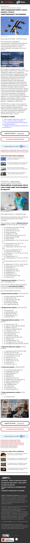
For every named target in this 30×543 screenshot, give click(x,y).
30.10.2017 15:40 (5, 6)
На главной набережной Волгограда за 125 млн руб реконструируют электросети (17, 163)
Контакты (4, 480)
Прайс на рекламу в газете (18, 480)
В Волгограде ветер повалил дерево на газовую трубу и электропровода (16, 173)
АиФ (12, 211)
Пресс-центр (22, 482)
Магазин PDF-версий (8, 485)
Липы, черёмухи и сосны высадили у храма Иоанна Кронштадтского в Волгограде (17, 459)
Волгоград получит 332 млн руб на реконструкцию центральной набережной (17, 168)
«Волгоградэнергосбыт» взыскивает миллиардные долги (14, 123)
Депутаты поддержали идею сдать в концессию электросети (16, 158)
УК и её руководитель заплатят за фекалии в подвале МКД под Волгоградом (17, 469)
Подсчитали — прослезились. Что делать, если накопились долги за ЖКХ (17, 454)
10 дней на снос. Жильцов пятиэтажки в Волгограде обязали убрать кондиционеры (13, 407)
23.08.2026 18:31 (5, 181)
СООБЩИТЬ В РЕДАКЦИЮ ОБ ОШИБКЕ (12, 490)
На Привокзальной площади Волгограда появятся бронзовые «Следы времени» (17, 464)
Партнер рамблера (14, 535)
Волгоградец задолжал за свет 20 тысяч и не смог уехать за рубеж (13, 120)
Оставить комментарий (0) (15, 139)
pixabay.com (4, 36)
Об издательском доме (9, 482)
